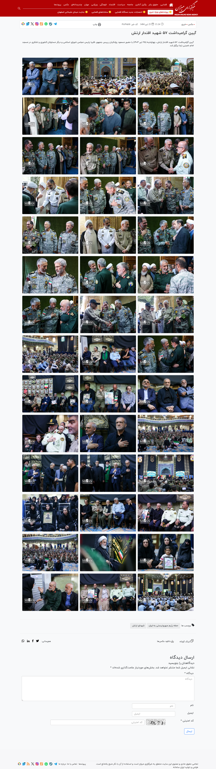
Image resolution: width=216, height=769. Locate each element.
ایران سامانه (178, 767)
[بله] (50, 25)
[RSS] (28, 764)
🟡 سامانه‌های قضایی (101, 12)
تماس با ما (72, 764)
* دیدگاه (189, 673)
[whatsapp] (23, 641)
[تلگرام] (55, 24)
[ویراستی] (27, 24)
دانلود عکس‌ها (163, 641)
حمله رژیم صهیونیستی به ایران (163, 625)
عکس (66, 4)
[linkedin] (28, 641)
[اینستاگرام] (36, 24)
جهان (86, 4)
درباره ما (62, 764)
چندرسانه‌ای (76, 4)
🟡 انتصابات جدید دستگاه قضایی (130, 12)
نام (192, 705)
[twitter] (37, 641)
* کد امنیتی (187, 721)
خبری (183, 24)
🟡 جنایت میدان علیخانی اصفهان (72, 12)
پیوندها (57, 4)
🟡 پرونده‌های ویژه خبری (160, 12)
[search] (19, 8)
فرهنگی (103, 4)
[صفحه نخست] (171, 4)
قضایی (163, 4)
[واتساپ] (46, 24)
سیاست (121, 4)
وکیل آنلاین (140, 4)
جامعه (130, 4)
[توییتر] (32, 24)
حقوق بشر (153, 4)
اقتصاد (112, 4)
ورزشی (94, 4)
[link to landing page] (186, 8)
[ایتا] (41, 24)
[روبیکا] (23, 24)
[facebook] (33, 641)
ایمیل (190, 713)
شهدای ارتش (138, 625)
